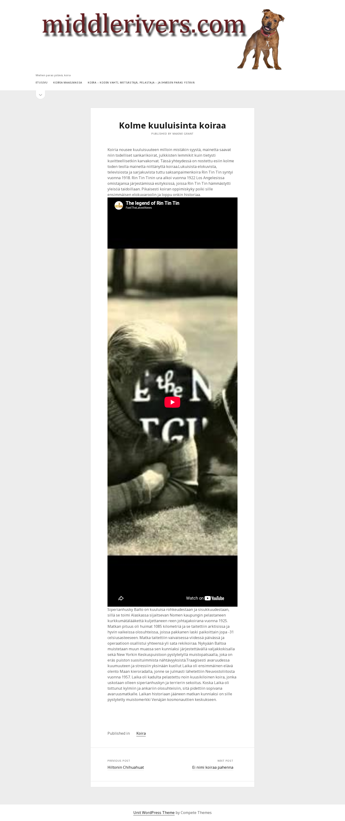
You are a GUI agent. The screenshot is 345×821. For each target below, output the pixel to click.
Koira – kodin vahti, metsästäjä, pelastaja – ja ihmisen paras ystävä (141, 82)
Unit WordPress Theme (154, 812)
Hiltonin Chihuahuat (125, 767)
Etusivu (42, 82)
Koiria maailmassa (67, 82)
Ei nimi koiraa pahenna (212, 767)
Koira (141, 733)
